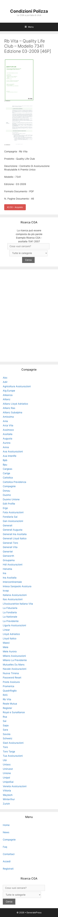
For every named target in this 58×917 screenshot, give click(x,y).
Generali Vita (10, 547)
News (6, 832)
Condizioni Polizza (29, 11)
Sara (5, 729)
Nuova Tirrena (11, 673)
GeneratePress (34, 912)
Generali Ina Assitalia (15, 534)
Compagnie (9, 486)
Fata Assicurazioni (13, 512)
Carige (6, 473)
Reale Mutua (10, 703)
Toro (5, 747)
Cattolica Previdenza (14, 482)
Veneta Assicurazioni (14, 786)
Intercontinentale (12, 582)
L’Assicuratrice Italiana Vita (18, 603)
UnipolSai (8, 781)
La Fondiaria (10, 612)
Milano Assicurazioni (14, 655)
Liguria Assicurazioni (14, 625)
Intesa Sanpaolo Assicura (17, 586)
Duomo (7, 495)
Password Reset (12, 677)
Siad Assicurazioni (13, 742)
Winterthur (9, 799)
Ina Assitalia (9, 577)
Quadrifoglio (10, 690)
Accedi (7, 861)
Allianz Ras (9, 408)
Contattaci (8, 854)
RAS (5, 695)
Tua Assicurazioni (13, 755)
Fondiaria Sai (10, 516)
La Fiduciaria (10, 608)
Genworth (8, 555)
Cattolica (8, 477)
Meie (5, 647)
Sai (4, 721)
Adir (5, 382)
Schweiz (7, 738)
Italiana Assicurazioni (15, 595)
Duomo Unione (11, 499)
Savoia (6, 734)
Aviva (6, 447)
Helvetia (7, 569)
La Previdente (11, 621)
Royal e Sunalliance (14, 712)
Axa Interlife (9, 456)
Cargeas (7, 468)
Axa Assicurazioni (13, 451)
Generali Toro (10, 542)
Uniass (7, 764)
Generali (7, 525)
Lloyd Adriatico (11, 634)
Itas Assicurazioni (13, 599)
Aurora (6, 442)
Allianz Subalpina (12, 412)
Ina (4, 573)
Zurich (6, 803)
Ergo (5, 508)
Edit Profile (9, 503)
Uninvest (8, 768)
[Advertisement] (29, 315)
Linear (6, 629)
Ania (5, 421)
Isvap (6, 590)
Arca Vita (8, 425)
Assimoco (8, 429)
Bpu (5, 464)
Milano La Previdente (15, 660)
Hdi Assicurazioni (12, 564)
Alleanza (8, 395)
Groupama (9, 560)
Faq (5, 846)
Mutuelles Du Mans (13, 664)
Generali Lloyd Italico (14, 538)
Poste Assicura (11, 682)
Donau (6, 490)
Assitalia (7, 434)
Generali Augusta (12, 529)
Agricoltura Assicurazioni (17, 386)
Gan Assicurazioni (13, 521)
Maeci (6, 642)
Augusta (7, 438)
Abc (5, 377)
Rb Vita (7, 699)
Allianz (6, 399)
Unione (7, 773)
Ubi (5, 760)
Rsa (5, 716)
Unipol (6, 777)
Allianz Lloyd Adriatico (15, 403)
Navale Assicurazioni (14, 668)
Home (6, 825)
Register (7, 708)
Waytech (8, 795)
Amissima (8, 416)
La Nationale (10, 616)
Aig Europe (9, 390)
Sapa (6, 725)
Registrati (8, 868)
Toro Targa (9, 751)
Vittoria (7, 790)
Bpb (5, 460)
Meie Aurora (10, 651)
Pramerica (8, 686)
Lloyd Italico (9, 638)
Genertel (8, 551)
